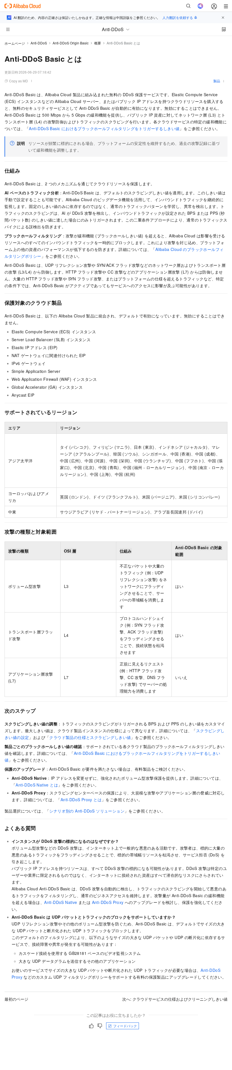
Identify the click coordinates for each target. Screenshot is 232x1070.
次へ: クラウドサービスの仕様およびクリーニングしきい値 (174, 999)
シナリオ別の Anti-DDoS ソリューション (86, 811)
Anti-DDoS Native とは (37, 785)
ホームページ (15, 43)
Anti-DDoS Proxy (108, 902)
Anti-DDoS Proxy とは (81, 799)
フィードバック (125, 1025)
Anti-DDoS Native (60, 902)
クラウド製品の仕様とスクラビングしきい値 (90, 737)
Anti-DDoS (39, 42)
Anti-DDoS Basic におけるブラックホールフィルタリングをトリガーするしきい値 (104, 128)
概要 (97, 42)
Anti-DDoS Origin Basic (71, 42)
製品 (216, 80)
